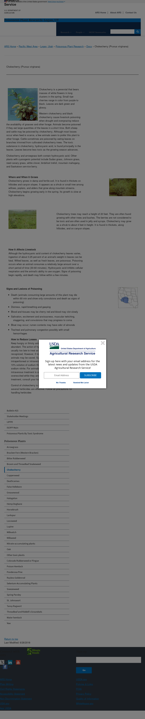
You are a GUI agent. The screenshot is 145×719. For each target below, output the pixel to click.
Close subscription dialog (103, 343)
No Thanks (61, 382)
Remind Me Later (81, 382)
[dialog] (72, 364)
